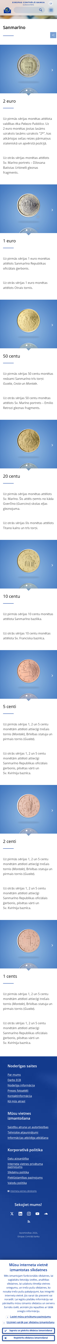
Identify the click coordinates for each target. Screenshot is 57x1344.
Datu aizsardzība (18, 1158)
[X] (12, 1213)
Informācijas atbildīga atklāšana (28, 1138)
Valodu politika (17, 1183)
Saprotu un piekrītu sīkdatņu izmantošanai (30, 1331)
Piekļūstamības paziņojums (25, 1177)
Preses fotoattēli (18, 1090)
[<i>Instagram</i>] (29, 1213)
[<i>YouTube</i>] (37, 1213)
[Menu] (51, 10)
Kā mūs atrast (16, 1101)
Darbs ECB (14, 1080)
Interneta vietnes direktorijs (23, 1191)
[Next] (52, 70)
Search (40, 10)
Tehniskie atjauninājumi (23, 1132)
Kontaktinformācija (20, 1096)
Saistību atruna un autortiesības (28, 1127)
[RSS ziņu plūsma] (29, 1221)
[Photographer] (37, 217)
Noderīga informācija (21, 1085)
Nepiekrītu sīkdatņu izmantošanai (31, 1338)
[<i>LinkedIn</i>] (20, 1213)
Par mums (14, 1075)
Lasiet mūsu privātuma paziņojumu (30, 1317)
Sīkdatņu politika (18, 1172)
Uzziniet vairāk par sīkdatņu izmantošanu (30, 1322)
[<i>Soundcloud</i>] (46, 1213)
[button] (50, 3)
